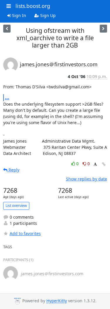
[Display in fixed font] (95, 164)
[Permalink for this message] (104, 164)
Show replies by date (86, 179)
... (7, 97)
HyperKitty (56, 301)
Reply (13, 170)
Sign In (18, 15)
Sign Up (47, 15)
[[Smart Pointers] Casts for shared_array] (103, 29)
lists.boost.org (33, 5)
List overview (16, 205)
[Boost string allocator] (7, 29)
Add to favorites (25, 233)
